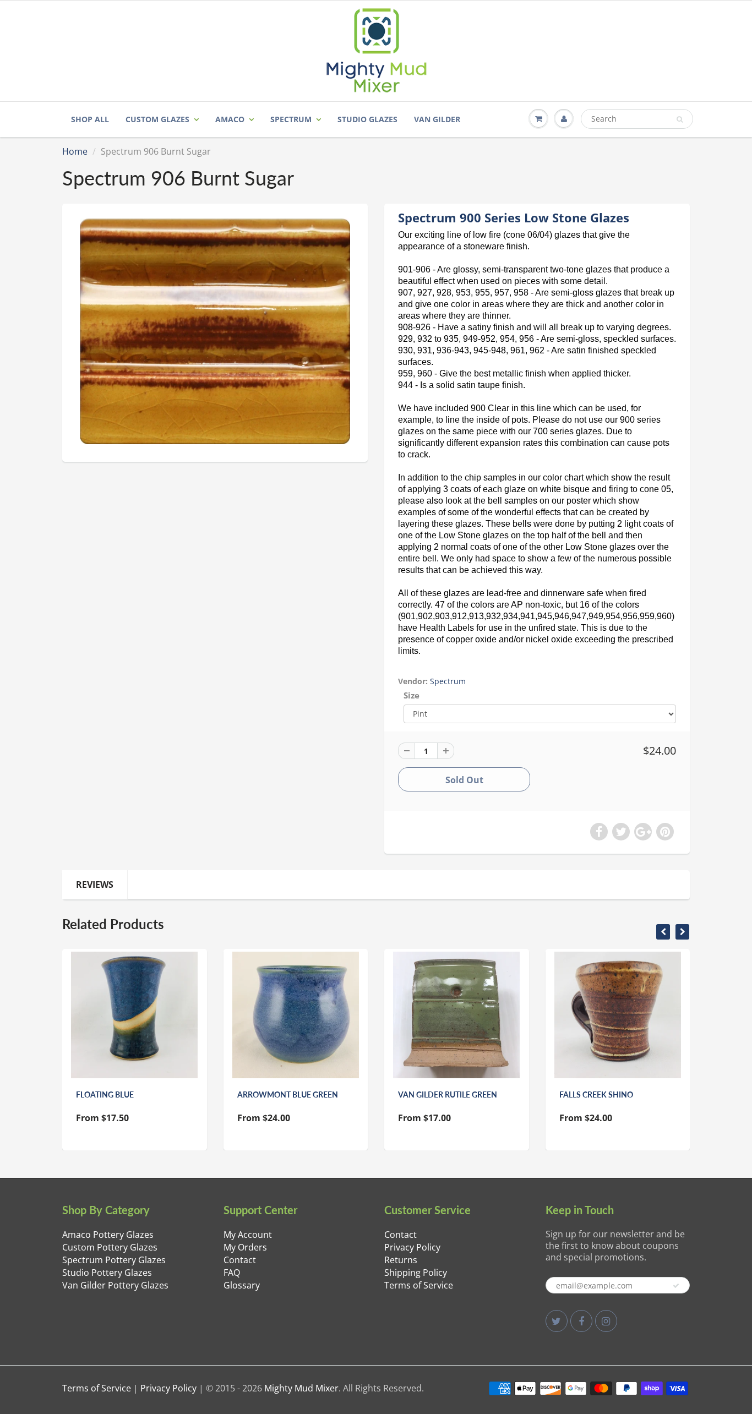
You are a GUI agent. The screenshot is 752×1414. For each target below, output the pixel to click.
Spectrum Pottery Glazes (114, 1260)
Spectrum (291, 119)
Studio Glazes (367, 119)
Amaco (229, 119)
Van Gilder (437, 119)
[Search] (679, 119)
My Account (248, 1235)
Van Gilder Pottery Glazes (115, 1285)
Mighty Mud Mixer (301, 1388)
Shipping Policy (415, 1272)
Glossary (242, 1285)
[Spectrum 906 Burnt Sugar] (215, 331)
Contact (240, 1260)
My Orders (245, 1247)
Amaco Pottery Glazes (108, 1235)
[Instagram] (606, 1321)
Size (411, 695)
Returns (400, 1260)
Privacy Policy (412, 1247)
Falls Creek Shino (596, 1094)
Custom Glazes (157, 119)
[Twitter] (557, 1321)
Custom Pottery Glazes (109, 1247)
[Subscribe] (676, 1286)
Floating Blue (105, 1094)
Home (75, 151)
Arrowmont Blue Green (287, 1094)
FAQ (232, 1272)
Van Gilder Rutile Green (447, 1094)
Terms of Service (418, 1285)
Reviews (94, 884)
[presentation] (663, 932)
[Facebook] (581, 1321)
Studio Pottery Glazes (107, 1272)
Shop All (90, 119)
